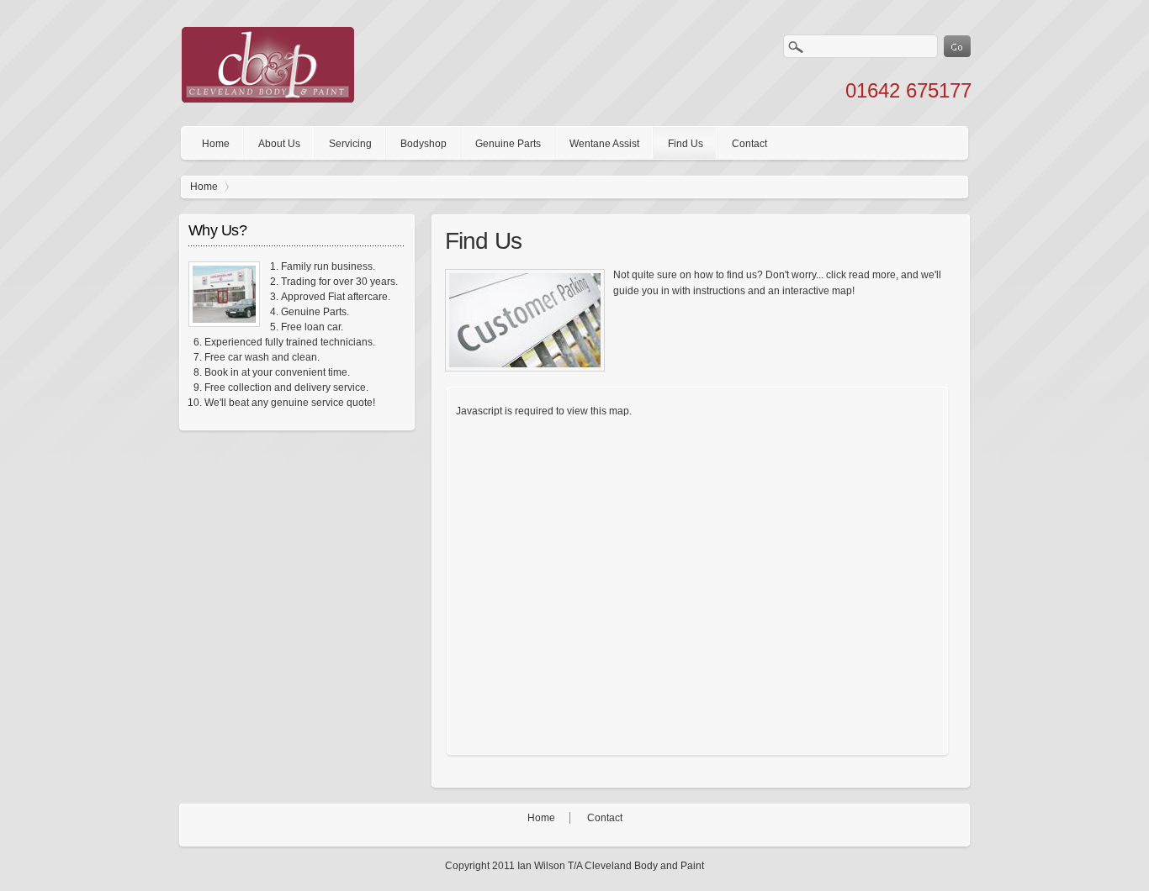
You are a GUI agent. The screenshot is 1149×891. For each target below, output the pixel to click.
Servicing (350, 144)
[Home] (268, 99)
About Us (279, 144)
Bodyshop (423, 144)
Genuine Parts (508, 144)
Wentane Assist (604, 144)
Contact (749, 144)
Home (216, 144)
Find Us (685, 144)
